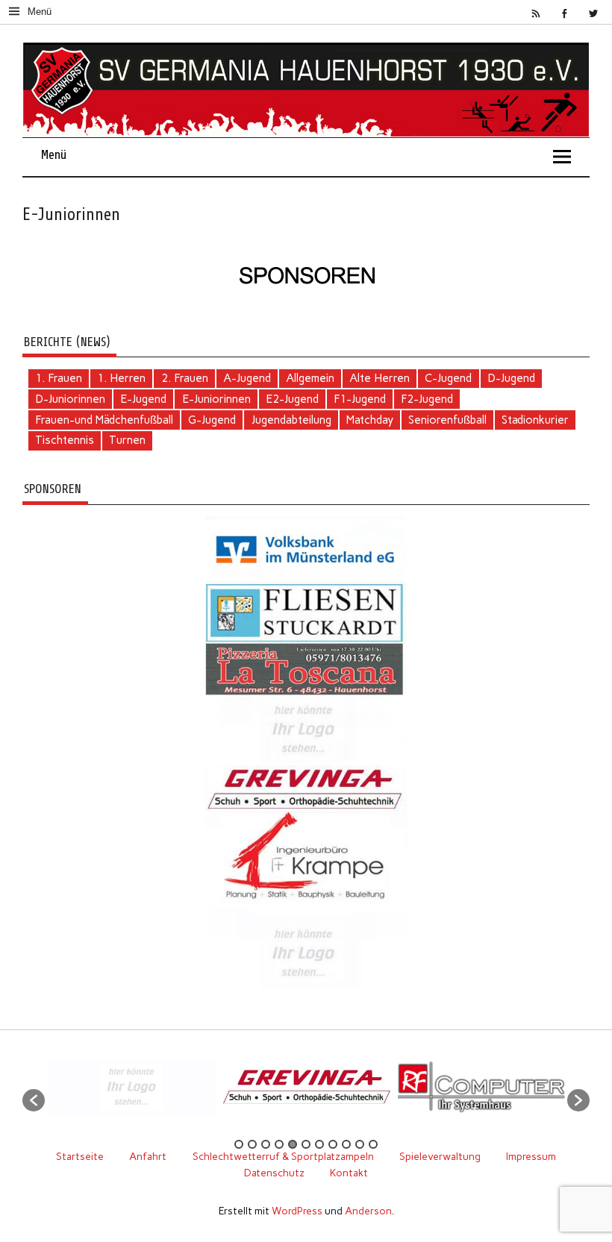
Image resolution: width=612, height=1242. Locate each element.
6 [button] (306, 1144)
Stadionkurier (535, 420)
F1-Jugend (360, 399)
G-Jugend (212, 420)
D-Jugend (511, 378)
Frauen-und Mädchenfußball (104, 420)
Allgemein (310, 378)
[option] (94, 1093)
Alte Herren (379, 378)
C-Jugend (448, 378)
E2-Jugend (292, 399)
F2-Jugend (427, 399)
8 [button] (332, 1144)
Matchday (369, 420)
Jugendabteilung (291, 420)
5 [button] (292, 1144)
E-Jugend (143, 399)
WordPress (297, 1211)
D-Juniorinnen (70, 399)
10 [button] (359, 1144)
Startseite (80, 1156)
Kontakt (349, 1173)
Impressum (531, 1156)
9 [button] (346, 1144)
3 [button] (265, 1144)
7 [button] (319, 1144)
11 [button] (373, 1144)
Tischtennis (64, 440)
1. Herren (121, 378)
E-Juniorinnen (216, 399)
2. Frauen (184, 378)
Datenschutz (274, 1173)
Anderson (368, 1211)
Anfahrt (147, 1156)
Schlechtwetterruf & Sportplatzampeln (283, 1156)
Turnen (127, 440)
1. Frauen (58, 378)
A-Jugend (247, 378)
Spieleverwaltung (440, 1156)
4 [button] (279, 1144)
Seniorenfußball (447, 420)
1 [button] (238, 1144)
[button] (33, 1100)
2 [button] (252, 1144)
